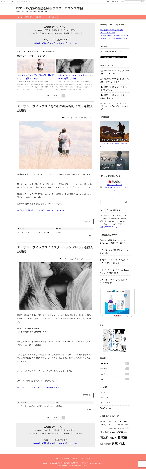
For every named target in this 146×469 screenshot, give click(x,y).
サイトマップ (120, 1)
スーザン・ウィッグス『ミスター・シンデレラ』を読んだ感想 (74, 77)
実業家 (104, 437)
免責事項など (40, 17)
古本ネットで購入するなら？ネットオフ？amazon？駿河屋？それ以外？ (113, 241)
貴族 (115, 443)
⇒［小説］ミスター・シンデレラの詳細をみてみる (38, 387)
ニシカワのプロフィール (109, 227)
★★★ (46, 81)
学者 (125, 432)
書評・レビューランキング (114, 185)
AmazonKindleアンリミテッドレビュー (114, 35)
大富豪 (119, 432)
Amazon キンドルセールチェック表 (113, 38)
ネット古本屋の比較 (107, 33)
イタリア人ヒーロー (111, 422)
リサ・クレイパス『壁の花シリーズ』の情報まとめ (114, 251)
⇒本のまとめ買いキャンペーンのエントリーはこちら (55, 43)
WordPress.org (105, 408)
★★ (114, 379)
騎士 (122, 443)
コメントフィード (106, 403)
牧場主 (122, 437)
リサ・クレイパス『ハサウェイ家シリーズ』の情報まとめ (114, 281)
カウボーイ (123, 421)
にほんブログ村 (114, 193)
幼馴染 (58, 232)
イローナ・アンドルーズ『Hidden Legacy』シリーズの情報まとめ (114, 271)
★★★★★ (86, 81)
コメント (91, 235)
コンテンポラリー (38, 81)
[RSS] (110, 1)
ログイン (103, 392)
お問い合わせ (52, 17)
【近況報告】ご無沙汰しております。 (114, 87)
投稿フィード (105, 398)
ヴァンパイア (122, 428)
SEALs (102, 422)
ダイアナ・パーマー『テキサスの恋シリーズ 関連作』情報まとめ (114, 261)
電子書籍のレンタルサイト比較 (111, 30)
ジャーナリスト (113, 428)
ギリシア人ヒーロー (106, 425)
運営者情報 (28, 17)
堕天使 (112, 433)
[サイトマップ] (116, 1)
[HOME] (113, 1)
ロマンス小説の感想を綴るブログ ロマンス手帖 (49, 8)
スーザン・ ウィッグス (25, 81)
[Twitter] (108, 1)
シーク (105, 428)
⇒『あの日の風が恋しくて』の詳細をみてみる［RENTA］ (41, 210)
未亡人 (113, 437)
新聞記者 (59, 406)
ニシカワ (109, 74)
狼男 (101, 444)
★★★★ (114, 369)
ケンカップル (116, 425)
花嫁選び (107, 444)
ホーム (20, 17)
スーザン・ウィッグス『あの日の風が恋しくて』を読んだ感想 (35, 77)
